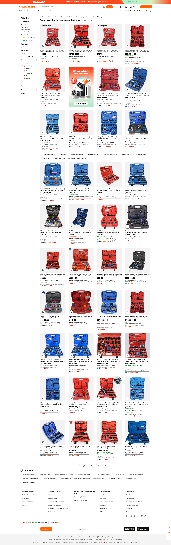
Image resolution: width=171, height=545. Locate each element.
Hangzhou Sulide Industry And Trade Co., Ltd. (52, 198)
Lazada (85, 537)
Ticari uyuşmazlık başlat (106, 501)
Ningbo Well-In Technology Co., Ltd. (106, 282)
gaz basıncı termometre (110, 154)
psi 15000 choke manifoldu (85, 474)
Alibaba (42, 17)
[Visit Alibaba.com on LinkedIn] (131, 516)
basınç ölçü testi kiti (66, 478)
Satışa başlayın (130, 498)
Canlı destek (103, 498)
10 (105, 465)
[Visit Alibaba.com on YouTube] (142, 516)
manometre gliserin (141, 154)
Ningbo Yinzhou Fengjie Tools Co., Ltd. (50, 323)
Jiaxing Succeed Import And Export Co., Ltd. (81, 282)
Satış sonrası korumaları (54, 505)
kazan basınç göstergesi (50, 478)
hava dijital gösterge (131, 478)
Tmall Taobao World (76, 537)
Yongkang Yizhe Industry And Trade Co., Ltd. (109, 103)
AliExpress (60, 537)
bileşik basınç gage (119, 474)
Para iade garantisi (53, 498)
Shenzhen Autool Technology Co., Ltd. (135, 196)
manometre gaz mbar (114, 478)
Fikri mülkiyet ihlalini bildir (107, 508)
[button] (104, 7)
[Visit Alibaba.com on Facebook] (127, 516)
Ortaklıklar (129, 508)
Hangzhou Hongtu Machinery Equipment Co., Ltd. (109, 240)
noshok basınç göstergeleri (136, 474)
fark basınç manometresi (29, 482)
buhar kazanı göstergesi (29, 474)
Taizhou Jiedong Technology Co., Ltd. (50, 60)
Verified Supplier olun (132, 505)
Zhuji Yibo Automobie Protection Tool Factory (109, 198)
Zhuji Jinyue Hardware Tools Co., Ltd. (79, 60)
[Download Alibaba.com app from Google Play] (143, 529)
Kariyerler (25, 505)
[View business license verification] (101, 542)
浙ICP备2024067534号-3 (131, 542)
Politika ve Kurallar (53, 512)
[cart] (126, 7)
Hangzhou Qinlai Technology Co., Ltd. (135, 144)
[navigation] (29, 241)
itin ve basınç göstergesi (77, 154)
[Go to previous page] (80, 465)
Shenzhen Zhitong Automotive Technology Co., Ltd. (81, 198)
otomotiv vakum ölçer (93, 154)
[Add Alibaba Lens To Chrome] (46, 529)
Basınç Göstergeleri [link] (98, 17)
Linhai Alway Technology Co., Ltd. (106, 60)
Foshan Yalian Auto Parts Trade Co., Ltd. (136, 61)
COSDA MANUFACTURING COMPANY (135, 282)
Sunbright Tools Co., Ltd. (131, 238)
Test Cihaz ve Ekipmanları (53, 17)
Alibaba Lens (31, 529)
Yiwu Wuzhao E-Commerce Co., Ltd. (50, 148)
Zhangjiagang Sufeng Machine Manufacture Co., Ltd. (81, 323)
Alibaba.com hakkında (28, 491)
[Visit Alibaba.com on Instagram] (138, 516)
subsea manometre (45, 474)
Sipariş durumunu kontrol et (134, 501)
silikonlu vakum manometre (83, 478)
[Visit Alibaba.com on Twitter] (134, 516)
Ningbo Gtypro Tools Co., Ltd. (105, 327)
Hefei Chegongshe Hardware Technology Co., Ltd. (52, 240)
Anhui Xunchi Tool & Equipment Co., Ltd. (80, 144)
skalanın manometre (60, 158)
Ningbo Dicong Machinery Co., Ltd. (106, 144)
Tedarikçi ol (129, 495)
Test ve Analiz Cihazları (69, 17)
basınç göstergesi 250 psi (103, 474)
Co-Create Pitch (26, 498)
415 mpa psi (63, 154)
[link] (168, 528)
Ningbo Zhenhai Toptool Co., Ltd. (77, 242)
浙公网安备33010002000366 (114, 542)
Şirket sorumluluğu (27, 501)
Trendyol (104, 537)
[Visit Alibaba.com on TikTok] (145, 516)
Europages (111, 537)
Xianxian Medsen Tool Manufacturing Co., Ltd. (52, 284)
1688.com (67, 537)
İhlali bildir (103, 512)
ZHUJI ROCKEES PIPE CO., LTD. (49, 103)
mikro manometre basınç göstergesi (64, 474)
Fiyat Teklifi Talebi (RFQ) (80, 500)
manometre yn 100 (126, 154)
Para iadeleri (103, 505)
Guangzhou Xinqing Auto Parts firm (134, 325)
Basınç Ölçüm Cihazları (84, 17)
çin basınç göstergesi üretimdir (78, 158)
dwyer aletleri (46, 158)
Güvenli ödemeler (53, 495)
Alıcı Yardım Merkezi (105, 495)
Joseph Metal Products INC (48, 367)
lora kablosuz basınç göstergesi (30, 478)
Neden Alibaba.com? (28, 495)
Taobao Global (93, 537)
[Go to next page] (109, 465)
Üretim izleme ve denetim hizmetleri (58, 508)
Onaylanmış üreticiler (80, 497)
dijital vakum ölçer (99, 478)
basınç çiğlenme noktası (49, 154)
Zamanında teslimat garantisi (56, 501)
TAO (99, 537)
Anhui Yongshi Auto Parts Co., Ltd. (134, 105)
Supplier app (82, 529)
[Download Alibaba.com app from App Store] (129, 529)
